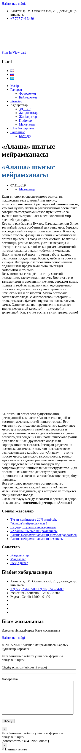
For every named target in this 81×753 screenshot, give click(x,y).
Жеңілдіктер (28, 116)
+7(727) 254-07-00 (23, 589)
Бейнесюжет (28, 97)
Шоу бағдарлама (22, 128)
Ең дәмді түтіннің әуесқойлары (33, 527)
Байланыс (17, 132)
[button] (14, 749)
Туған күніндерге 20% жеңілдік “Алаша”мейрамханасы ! (33, 521)
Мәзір (14, 86)
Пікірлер (25, 120)
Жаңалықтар (28, 113)
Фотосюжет (27, 93)
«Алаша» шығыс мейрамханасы (33, 531)
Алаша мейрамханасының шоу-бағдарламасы (43, 535)
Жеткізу (16, 101)
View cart (19, 52)
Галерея (16, 89)
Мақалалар (27, 124)
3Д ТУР (24, 109)
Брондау (25, 136)
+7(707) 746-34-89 (50, 589)
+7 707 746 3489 (22, 18)
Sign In (7, 52)
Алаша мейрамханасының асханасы (37, 539)
